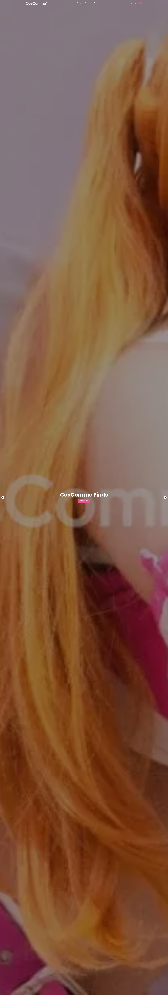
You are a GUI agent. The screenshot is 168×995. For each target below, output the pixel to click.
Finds (73, 3)
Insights (80, 3)
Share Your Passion (84, 501)
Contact (103, 3)
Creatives (88, 3)
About (96, 3)
